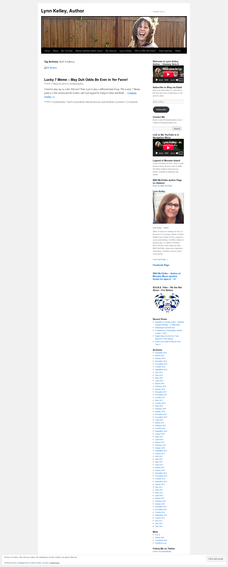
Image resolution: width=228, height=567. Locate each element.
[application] (168, 74)
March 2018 (159, 383)
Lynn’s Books (126, 50)
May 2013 (159, 462)
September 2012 (161, 481)
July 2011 (159, 520)
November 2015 (161, 417)
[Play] (156, 79)
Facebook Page (161, 264)
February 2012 (160, 501)
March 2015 (159, 422)
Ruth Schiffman (108, 101)
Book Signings (165, 50)
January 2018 (160, 389)
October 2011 (160, 512)
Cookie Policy (54, 562)
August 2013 (160, 453)
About (55, 50)
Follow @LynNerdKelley (162, 551)
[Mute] (177, 79)
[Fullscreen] (181, 79)
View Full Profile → (160, 259)
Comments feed (161, 540)
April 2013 (159, 464)
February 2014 (160, 445)
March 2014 (159, 442)
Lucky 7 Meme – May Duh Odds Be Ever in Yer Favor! (86, 79)
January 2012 (160, 503)
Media (178, 50)
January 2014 (160, 448)
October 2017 (160, 397)
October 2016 (160, 403)
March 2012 (159, 498)
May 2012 (159, 492)
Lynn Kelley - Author (161, 227)
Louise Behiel (79, 101)
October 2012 (160, 478)
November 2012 (161, 475)
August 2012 (160, 484)
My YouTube (66, 50)
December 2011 (161, 506)
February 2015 (160, 425)
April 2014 (159, 439)
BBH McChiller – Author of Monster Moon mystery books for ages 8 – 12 (167, 276)
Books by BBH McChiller (162, 185)
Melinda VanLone (93, 101)
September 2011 (161, 515)
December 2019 (161, 352)
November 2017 (161, 394)
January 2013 (160, 470)
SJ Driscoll (119, 101)
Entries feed (159, 537)
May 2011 (159, 526)
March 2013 (159, 467)
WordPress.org (160, 543)
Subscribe (161, 109)
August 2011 (160, 517)
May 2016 (159, 406)
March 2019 (159, 355)
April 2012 (159, 495)
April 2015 (159, 420)
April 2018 (159, 380)
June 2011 (159, 523)
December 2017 (161, 392)
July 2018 (159, 372)
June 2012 (159, 489)
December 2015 (161, 414)
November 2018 (161, 364)
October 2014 (160, 428)
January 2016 (160, 411)
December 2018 (161, 361)
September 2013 (161, 450)
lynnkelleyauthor (76, 83)
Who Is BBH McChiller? (145, 50)
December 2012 (161, 473)
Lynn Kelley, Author (62, 10)
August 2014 (160, 434)
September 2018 (161, 369)
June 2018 (159, 375)
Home (47, 50)
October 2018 (160, 366)
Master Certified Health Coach (89, 50)
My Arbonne (111, 50)
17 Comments (132, 101)
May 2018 (159, 378)
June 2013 (159, 459)
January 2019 (160, 358)
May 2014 (159, 436)
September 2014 (161, 431)
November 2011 (161, 509)
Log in (157, 534)
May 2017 (159, 400)
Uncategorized (59, 101)
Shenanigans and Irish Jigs (165, 327)
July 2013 (159, 456)
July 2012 (159, 487)
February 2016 (160, 408)
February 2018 (160, 386)
